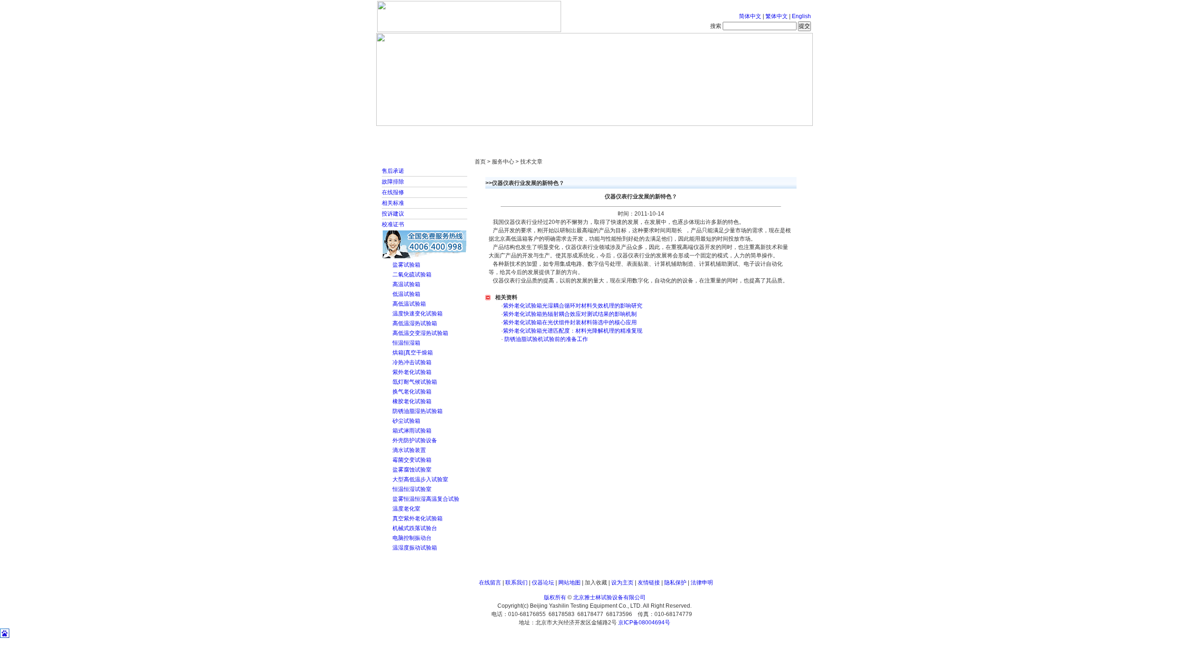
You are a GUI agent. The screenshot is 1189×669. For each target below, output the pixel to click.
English (801, 16)
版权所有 (555, 597)
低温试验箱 (406, 294)
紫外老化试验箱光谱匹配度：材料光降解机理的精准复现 (572, 331)
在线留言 (490, 582)
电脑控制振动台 (411, 538)
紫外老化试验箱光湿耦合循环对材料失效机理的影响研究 (572, 305)
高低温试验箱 (409, 304)
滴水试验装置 (409, 450)
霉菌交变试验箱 (411, 460)
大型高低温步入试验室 (420, 479)
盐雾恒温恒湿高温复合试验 (425, 499)
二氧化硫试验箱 (411, 274)
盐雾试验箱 (406, 265)
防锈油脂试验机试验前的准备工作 (545, 339)
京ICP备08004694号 (644, 622)
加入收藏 (596, 582)
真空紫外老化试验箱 (417, 518)
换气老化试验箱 (411, 391)
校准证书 (393, 224)
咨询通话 (764, 134)
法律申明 (702, 582)
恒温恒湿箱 (406, 343)
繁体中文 (776, 16)
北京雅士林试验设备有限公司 (609, 597)
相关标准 (393, 203)
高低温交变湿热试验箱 (420, 333)
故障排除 (393, 181)
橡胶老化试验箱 (411, 401)
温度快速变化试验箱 (417, 313)
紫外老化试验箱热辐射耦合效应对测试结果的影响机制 (570, 314)
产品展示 (560, 134)
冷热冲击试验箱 (411, 362)
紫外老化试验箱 (411, 372)
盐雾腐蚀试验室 (411, 469)
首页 (406, 134)
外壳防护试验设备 (414, 440)
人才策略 (662, 134)
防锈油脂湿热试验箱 (417, 411)
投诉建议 (393, 213)
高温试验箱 (406, 284)
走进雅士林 (457, 134)
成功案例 (611, 134)
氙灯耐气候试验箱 (414, 382)
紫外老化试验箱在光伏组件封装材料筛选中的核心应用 (570, 322)
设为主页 (622, 582)
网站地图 (569, 582)
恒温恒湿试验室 (411, 489)
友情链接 (649, 582)
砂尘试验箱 (406, 421)
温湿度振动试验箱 (414, 547)
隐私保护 (675, 582)
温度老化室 (406, 508)
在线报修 (393, 192)
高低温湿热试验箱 (414, 323)
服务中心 (713, 134)
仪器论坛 (543, 582)
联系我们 (516, 582)
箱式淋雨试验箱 (411, 430)
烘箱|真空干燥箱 (412, 352)
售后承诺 (393, 171)
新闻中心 (509, 134)
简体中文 (750, 16)
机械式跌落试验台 (414, 528)
